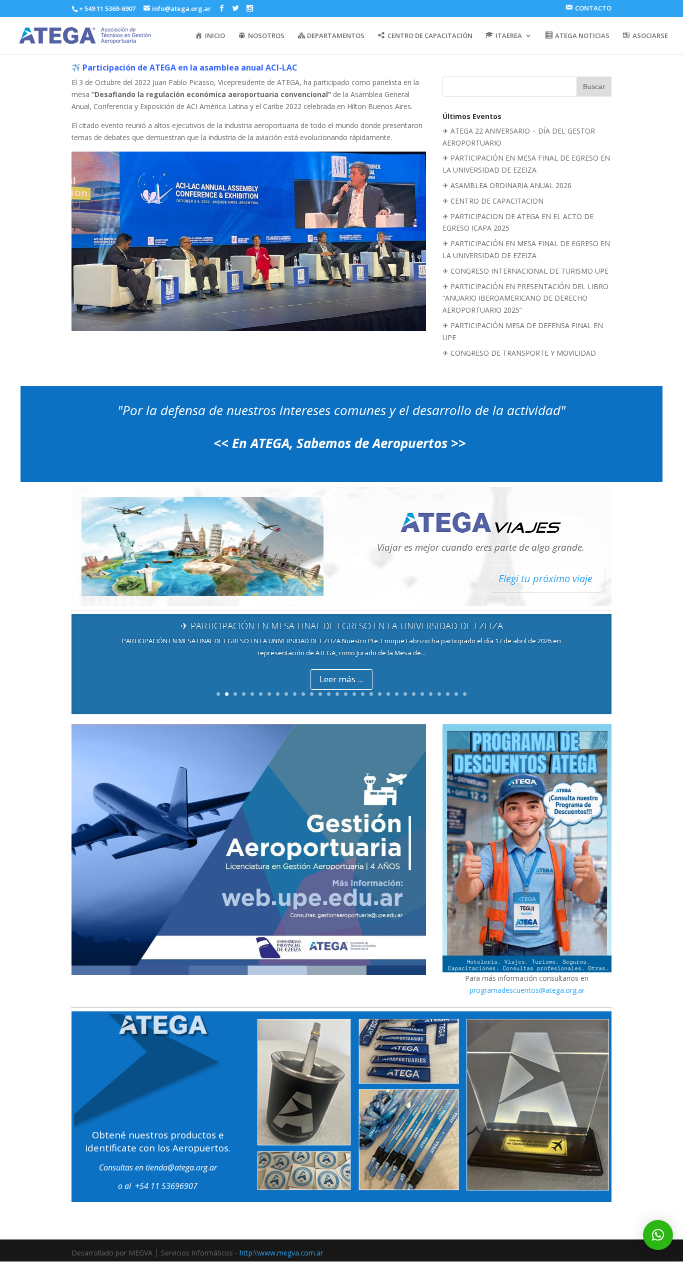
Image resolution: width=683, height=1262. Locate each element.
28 (448, 694)
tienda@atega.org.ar (181, 1167)
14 (328, 694)
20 (380, 694)
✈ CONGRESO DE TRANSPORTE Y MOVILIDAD (519, 353)
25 (422, 694)
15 (337, 694)
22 (396, 694)
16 (346, 694)
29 (456, 694)
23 (405, 694)
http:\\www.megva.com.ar (281, 1252)
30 (464, 694)
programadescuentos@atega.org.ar (527, 990)
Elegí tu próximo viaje (545, 578)
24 (414, 694)
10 (294, 694)
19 (371, 694)
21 (388, 694)
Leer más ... (342, 679)
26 (430, 694)
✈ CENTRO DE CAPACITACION (493, 201)
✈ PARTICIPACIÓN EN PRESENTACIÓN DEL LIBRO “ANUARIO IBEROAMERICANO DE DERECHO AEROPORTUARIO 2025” (525, 298)
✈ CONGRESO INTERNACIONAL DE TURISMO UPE (525, 271)
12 (312, 694)
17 (354, 694)
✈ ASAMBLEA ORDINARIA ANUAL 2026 (507, 185)
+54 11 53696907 (166, 1185)
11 (303, 694)
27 (439, 694)
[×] (658, 1235)
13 (320, 694)
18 (362, 694)
